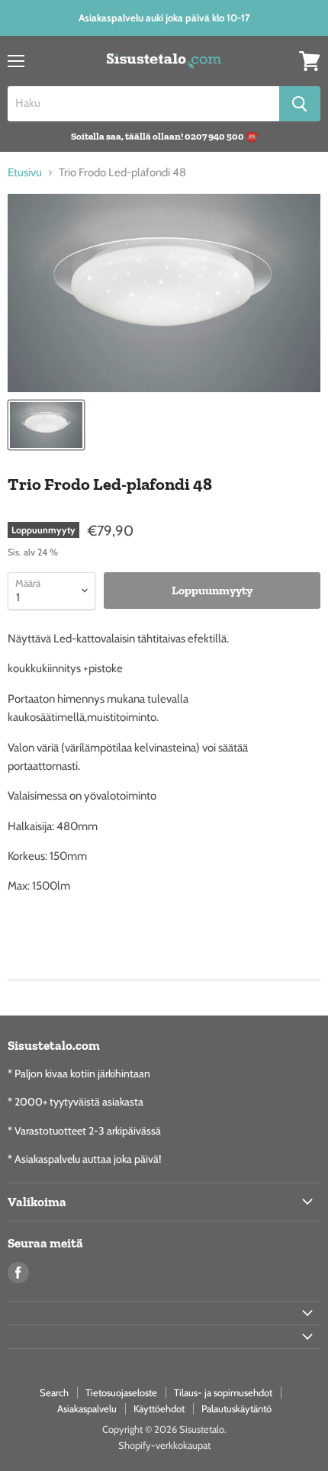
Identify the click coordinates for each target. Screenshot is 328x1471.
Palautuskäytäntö (236, 1408)
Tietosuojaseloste (121, 1392)
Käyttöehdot (159, 1408)
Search (54, 1392)
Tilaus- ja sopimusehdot (223, 1392)
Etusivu (25, 172)
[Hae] (299, 103)
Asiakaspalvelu (87, 1408)
